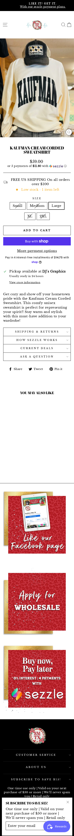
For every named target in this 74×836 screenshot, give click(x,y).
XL (29, 216)
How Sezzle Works (37, 340)
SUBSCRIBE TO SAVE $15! (36, 779)
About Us (36, 767)
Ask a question (37, 356)
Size (37, 198)
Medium (37, 206)
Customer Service (36, 755)
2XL (43, 216)
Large (56, 206)
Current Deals (37, 348)
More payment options (37, 251)
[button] (37, 166)
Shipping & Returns (37, 331)
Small (18, 206)
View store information (24, 282)
